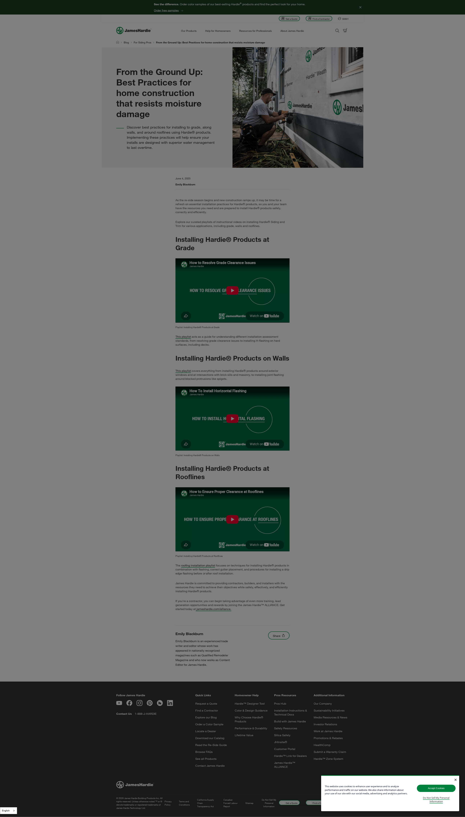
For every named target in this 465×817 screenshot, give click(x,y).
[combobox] (8, 810)
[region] (390, 793)
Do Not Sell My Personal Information (436, 799)
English (6, 810)
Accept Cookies (436, 788)
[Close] (455, 780)
